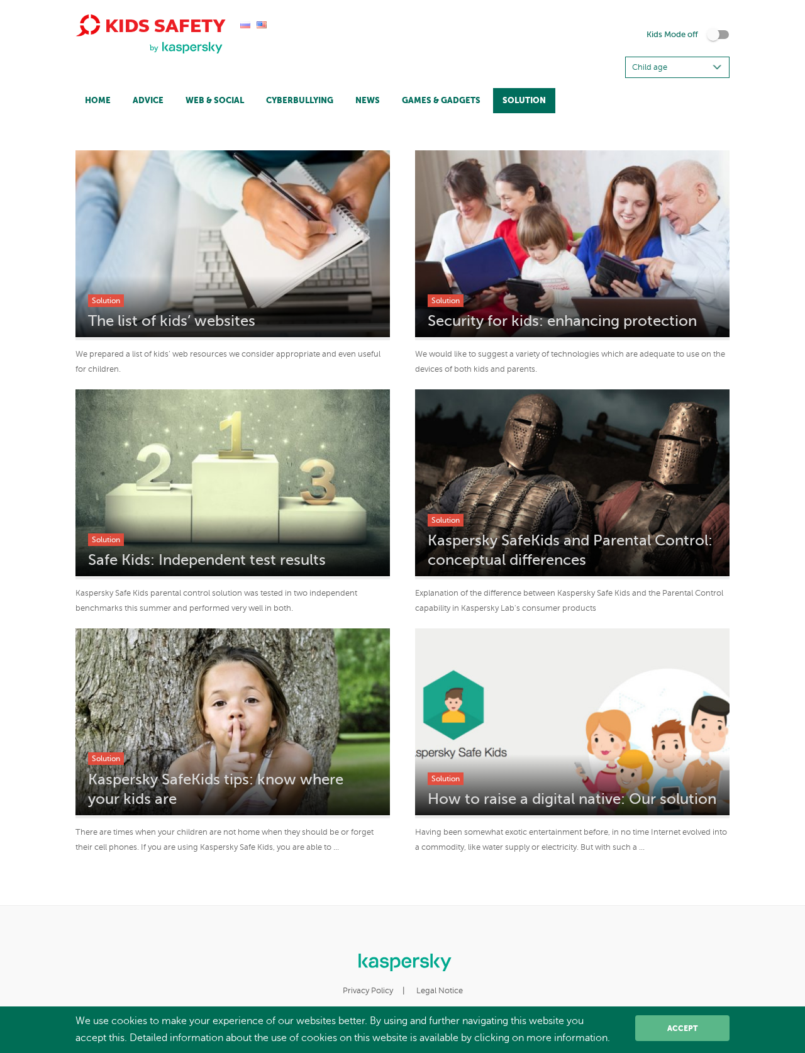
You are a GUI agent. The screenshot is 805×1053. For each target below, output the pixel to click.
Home (98, 100)
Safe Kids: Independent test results (207, 560)
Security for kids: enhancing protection (562, 321)
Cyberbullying (299, 100)
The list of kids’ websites (171, 321)
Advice (148, 100)
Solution (524, 100)
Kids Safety (163, 25)
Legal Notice (439, 990)
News (367, 100)
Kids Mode (672, 34)
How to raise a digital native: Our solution (572, 799)
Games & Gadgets (441, 100)
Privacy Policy (368, 990)
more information (567, 1038)
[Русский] (245, 23)
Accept (682, 1028)
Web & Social (215, 100)
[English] (262, 23)
